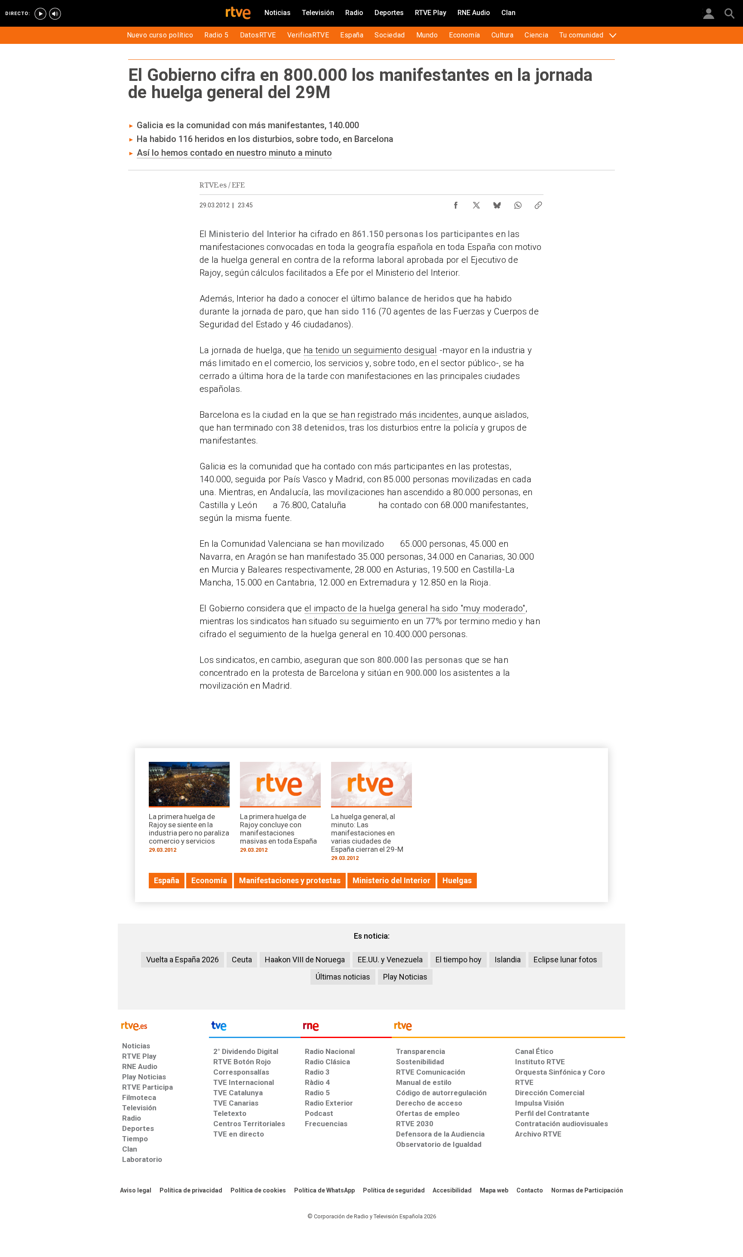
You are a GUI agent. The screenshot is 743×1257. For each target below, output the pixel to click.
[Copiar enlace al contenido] (538, 203)
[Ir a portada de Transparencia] (508, 1028)
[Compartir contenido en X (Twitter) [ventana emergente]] (476, 203)
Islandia (507, 959)
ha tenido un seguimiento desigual (370, 350)
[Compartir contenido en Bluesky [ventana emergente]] (497, 203)
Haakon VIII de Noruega (305, 959)
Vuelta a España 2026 (182, 959)
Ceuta (242, 959)
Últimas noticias (343, 976)
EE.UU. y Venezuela (390, 959)
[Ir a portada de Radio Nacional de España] (346, 1028)
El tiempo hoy (459, 959)
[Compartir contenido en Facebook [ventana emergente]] (455, 203)
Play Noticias (405, 976)
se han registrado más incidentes (394, 415)
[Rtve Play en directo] (40, 13)
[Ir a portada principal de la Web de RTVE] (163, 1025)
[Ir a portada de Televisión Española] (254, 1028)
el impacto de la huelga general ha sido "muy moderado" (414, 608)
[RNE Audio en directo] (55, 13)
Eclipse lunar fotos (565, 959)
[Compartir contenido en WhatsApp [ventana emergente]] (517, 203)
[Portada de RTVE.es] (238, 14)
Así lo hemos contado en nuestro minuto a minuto (234, 153)
